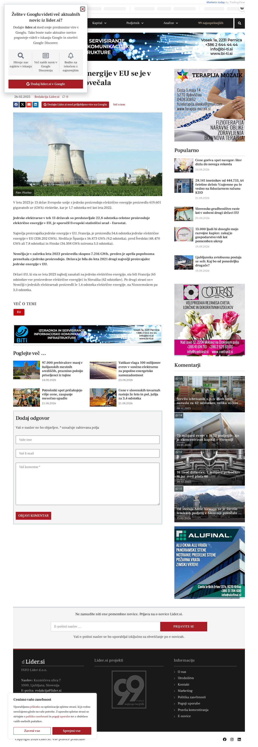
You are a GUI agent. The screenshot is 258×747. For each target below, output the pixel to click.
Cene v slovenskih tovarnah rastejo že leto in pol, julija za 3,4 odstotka (139, 394)
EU (19, 312)
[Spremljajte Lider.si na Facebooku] (224, 739)
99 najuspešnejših (210, 23)
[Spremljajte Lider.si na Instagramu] (232, 739)
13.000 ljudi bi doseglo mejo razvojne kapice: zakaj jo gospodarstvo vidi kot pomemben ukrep (216, 235)
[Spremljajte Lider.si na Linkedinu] (239, 739)
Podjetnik (132, 23)
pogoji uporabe (61, 716)
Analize (168, 23)
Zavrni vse (32, 731)
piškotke (35, 707)
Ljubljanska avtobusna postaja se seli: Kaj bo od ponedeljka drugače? (218, 261)
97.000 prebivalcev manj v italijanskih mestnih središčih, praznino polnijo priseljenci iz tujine (62, 369)
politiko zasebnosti (37, 716)
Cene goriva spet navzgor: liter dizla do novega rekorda (218, 162)
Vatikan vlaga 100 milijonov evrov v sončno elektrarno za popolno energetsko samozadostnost (140, 369)
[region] (52, 716)
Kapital (97, 23)
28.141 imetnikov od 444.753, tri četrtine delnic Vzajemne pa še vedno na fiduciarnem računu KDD (219, 187)
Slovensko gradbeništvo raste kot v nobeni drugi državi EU (217, 211)
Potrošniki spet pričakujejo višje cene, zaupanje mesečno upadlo (62, 394)
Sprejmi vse (72, 731)
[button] (239, 23)
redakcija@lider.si (48, 690)
